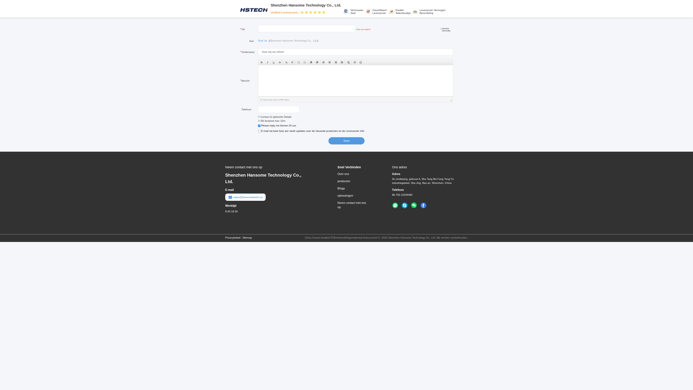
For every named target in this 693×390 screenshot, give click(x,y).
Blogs (341, 188)
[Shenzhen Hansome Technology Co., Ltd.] (254, 9)
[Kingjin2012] (404, 205)
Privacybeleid (232, 237)
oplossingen (345, 195)
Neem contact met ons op (351, 205)
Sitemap (247, 237)
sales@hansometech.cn (248, 197)
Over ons (343, 174)
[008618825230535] (395, 205)
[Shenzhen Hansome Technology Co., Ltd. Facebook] (423, 205)
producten (343, 181)
